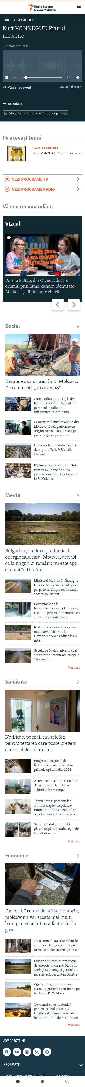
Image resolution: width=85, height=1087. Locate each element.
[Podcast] (42, 1081)
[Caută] (67, 1081)
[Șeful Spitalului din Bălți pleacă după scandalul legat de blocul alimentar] (18, 829)
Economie (17, 856)
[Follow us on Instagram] (27, 1052)
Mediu (12, 496)
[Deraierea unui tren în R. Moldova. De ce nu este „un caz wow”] (42, 355)
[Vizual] (18, 1081)
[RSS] (37, 1052)
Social (12, 326)
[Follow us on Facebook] (7, 1052)
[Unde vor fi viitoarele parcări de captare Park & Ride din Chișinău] (18, 450)
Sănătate (16, 682)
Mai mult (74, 667)
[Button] (12, 105)
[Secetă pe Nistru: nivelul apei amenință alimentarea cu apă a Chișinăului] (18, 655)
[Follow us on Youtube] (17, 1052)
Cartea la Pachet (18, 20)
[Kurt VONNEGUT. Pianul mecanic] (17, 153)
